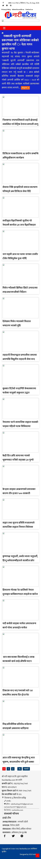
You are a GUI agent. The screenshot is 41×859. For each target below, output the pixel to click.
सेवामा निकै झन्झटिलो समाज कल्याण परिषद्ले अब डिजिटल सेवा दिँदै (20, 189)
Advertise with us (18, 9)
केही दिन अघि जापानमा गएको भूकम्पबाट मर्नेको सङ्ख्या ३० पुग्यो (18, 458)
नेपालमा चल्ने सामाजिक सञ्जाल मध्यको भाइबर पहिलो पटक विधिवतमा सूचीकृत (20, 426)
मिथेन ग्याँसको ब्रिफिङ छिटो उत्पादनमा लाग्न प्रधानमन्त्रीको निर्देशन (20, 290)
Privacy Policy (6, 9)
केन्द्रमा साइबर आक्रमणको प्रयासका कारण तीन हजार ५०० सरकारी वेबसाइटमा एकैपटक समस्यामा (19, 493)
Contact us (29, 9)
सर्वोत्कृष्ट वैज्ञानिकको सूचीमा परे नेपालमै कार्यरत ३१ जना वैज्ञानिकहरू (19, 223)
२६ (19, 768)
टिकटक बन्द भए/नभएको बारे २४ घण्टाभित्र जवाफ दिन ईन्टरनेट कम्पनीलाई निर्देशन (18, 694)
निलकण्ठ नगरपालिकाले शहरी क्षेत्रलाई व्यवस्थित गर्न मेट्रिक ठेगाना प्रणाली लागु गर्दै (20, 124)
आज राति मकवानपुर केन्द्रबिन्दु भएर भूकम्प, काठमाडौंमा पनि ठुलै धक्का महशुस (19, 762)
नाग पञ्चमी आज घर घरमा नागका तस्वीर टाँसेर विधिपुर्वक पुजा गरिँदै (20, 256)
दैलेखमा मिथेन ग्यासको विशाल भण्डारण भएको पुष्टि (17, 323)
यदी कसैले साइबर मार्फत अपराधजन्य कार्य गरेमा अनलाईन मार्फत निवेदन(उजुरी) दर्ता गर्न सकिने (19, 627)
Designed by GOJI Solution (29, 854)
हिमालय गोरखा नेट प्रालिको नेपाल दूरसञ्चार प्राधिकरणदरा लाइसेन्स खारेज (20, 592)
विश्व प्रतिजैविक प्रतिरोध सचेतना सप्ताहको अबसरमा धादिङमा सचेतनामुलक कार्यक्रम (17, 728)
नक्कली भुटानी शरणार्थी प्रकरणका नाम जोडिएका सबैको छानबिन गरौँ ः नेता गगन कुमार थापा (20, 42)
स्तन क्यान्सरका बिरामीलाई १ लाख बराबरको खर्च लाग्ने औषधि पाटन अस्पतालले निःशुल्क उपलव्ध (18, 661)
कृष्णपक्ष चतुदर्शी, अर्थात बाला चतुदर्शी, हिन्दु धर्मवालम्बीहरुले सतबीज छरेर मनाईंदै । (20, 560)
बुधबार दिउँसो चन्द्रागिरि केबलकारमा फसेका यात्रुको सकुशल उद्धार (19, 390)
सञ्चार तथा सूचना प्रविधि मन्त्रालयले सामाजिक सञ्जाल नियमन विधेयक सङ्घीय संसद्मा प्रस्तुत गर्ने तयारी (18, 527)
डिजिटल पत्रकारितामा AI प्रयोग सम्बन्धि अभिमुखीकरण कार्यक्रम (20, 155)
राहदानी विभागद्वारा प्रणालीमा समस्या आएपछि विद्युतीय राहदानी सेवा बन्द (20, 357)
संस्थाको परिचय (11, 814)
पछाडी (26, 768)
